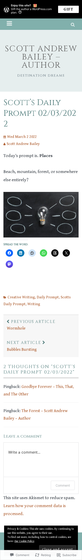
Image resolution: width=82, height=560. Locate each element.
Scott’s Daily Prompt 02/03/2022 (39, 113)
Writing (33, 304)
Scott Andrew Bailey (23, 144)
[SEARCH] (73, 24)
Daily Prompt (48, 297)
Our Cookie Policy (24, 541)
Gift (68, 9)
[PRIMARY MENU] (9, 24)
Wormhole (31, 325)
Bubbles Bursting (24, 346)
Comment (63, 485)
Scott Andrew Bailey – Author (41, 57)
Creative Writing (21, 297)
